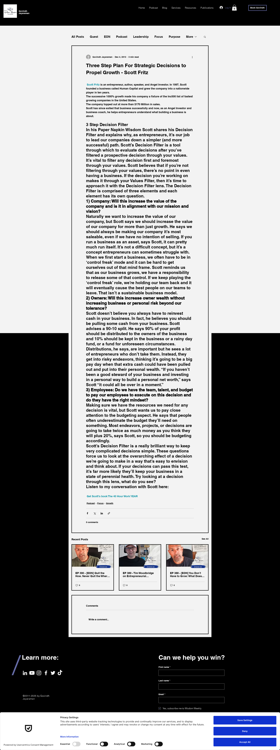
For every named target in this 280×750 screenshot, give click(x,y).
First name (164, 667)
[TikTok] (60, 673)
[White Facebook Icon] (46, 673)
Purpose (174, 36)
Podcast (121, 36)
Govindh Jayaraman (24, 12)
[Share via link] (108, 513)
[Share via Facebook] (87, 513)
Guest (94, 36)
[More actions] (192, 57)
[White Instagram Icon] (39, 673)
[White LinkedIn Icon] (25, 673)
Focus (158, 36)
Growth (109, 503)
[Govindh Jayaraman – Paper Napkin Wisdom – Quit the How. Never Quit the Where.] (92, 556)
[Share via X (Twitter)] (94, 513)
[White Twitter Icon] (53, 673)
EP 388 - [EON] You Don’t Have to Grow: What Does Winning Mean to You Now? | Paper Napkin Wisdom (187, 574)
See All (205, 539)
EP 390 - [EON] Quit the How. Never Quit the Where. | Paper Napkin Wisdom (92, 574)
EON (107, 36)
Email (162, 694)
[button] (234, 8)
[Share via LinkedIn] (101, 513)
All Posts (77, 36)
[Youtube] (32, 673)
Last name (164, 680)
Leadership (141, 36)
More (189, 36)
